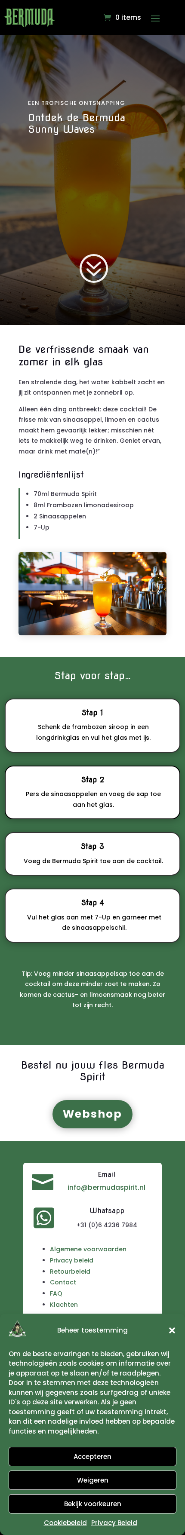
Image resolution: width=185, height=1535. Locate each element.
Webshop (92, 1113)
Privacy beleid (71, 1260)
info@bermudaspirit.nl (106, 1187)
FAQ (56, 1293)
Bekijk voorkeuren (92, 1503)
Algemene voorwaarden (88, 1249)
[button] (172, 1330)
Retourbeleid (70, 1271)
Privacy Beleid (114, 1522)
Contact (63, 1282)
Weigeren (92, 1480)
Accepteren (92, 1456)
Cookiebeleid (65, 1522)
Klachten (64, 1304)
